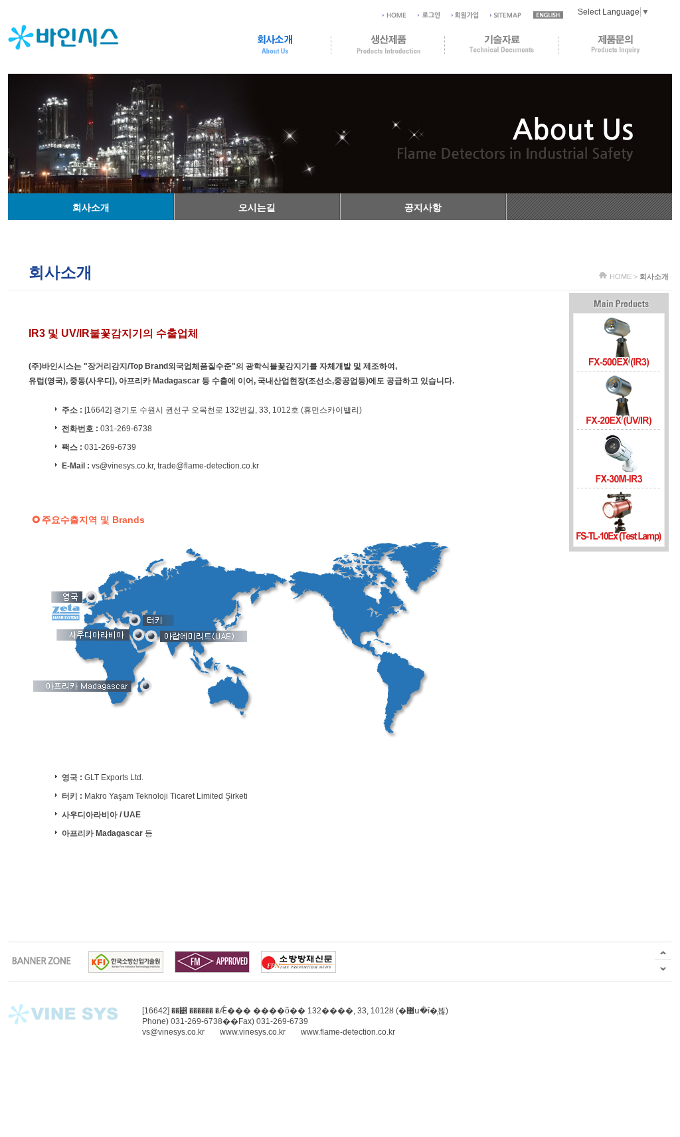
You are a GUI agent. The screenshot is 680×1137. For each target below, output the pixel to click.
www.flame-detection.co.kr (348, 1032)
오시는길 (257, 207)
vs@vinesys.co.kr (122, 465)
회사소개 (91, 207)
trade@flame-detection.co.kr (208, 465)
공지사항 (423, 207)
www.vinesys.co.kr (253, 1032)
